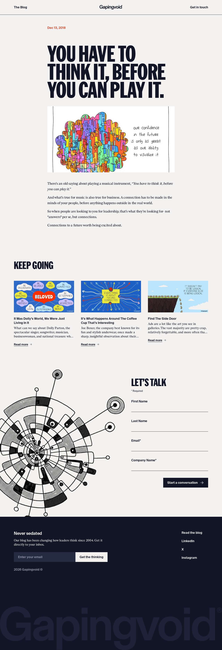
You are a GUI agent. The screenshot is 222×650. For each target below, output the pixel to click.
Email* (136, 440)
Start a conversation (182, 482)
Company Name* (143, 460)
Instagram (189, 557)
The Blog (20, 7)
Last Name (139, 421)
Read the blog (192, 532)
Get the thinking (91, 557)
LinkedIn (188, 541)
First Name (139, 401)
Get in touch (199, 7)
